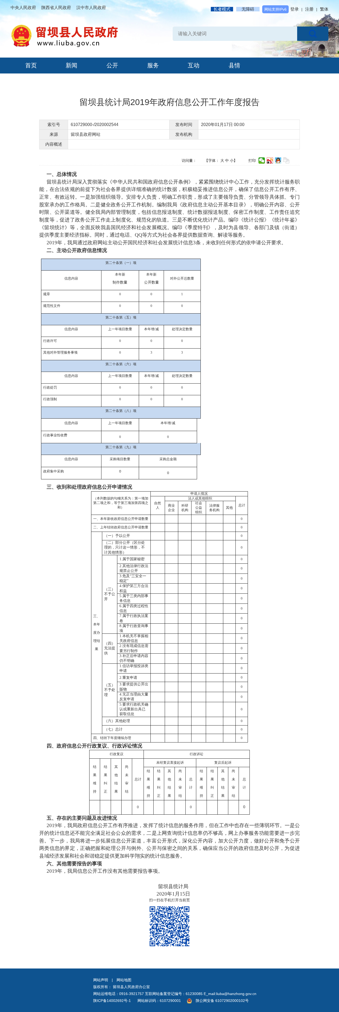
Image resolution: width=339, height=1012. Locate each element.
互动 (193, 65)
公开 (112, 65)
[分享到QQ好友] (278, 160)
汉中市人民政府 (91, 7)
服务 (153, 65)
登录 (294, 9)
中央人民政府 (23, 7)
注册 (309, 9)
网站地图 (124, 980)
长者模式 (221, 9)
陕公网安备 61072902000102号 (222, 1000)
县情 (234, 65)
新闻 (71, 65)
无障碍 (248, 9)
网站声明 (100, 980)
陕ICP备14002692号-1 (112, 1000)
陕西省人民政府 (56, 7)
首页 (31, 65)
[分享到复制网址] (286, 160)
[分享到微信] (261, 160)
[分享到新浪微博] (270, 160)
